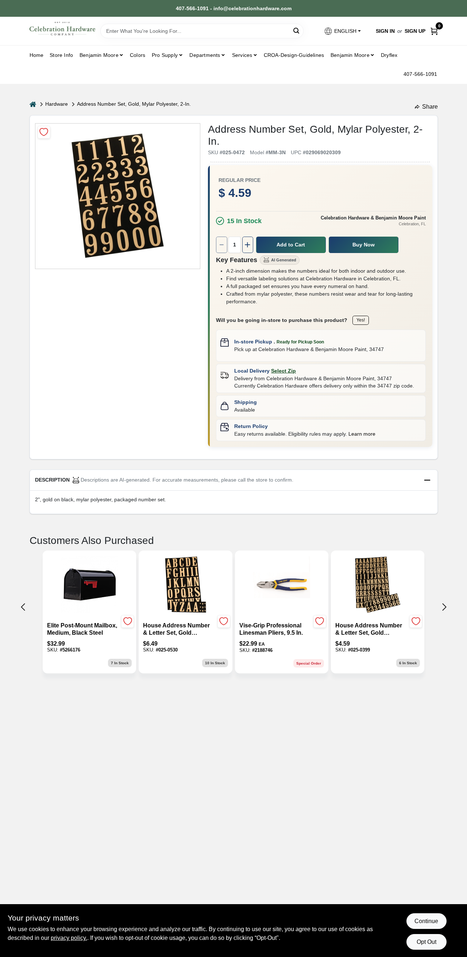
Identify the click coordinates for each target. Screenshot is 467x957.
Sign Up (415, 31)
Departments (204, 55)
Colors (137, 55)
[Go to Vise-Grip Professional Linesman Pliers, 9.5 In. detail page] (281, 585)
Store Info (61, 55)
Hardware (56, 104)
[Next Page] (444, 607)
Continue (426, 921)
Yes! (360, 320)
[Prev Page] (23, 607)
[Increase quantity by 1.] (247, 245)
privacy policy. (69, 938)
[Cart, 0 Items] (434, 31)
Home (37, 55)
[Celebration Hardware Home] (62, 28)
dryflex (389, 55)
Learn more (361, 434)
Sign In (385, 31)
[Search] (297, 30)
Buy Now (363, 245)
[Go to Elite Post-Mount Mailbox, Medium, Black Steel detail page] (89, 585)
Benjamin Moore (350, 55)
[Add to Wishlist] (44, 132)
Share (430, 107)
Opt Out (426, 942)
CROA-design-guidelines (294, 55)
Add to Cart (291, 245)
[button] (342, 31)
